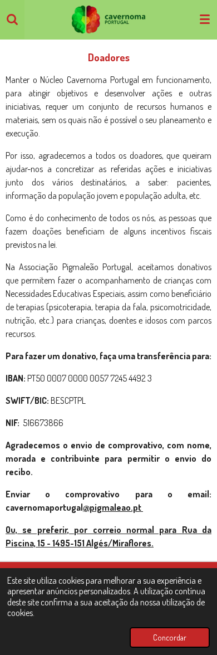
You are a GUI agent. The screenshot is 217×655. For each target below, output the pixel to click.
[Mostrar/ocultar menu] (205, 19)
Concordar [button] (169, 637)
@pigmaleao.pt (113, 507)
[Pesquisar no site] (12, 19)
